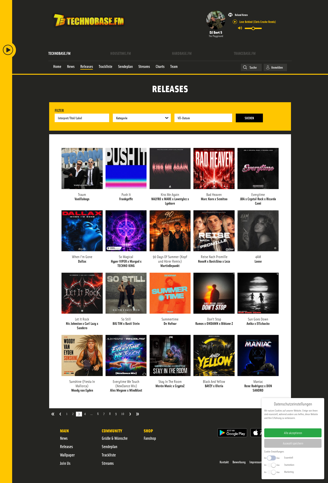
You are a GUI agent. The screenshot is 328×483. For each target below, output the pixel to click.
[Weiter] (130, 414)
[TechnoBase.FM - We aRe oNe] (88, 29)
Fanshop (150, 438)
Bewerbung (239, 462)
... (91, 414)
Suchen (249, 118)
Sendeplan (109, 446)
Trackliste (109, 454)
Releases (66, 446)
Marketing (289, 471)
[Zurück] (60, 414)
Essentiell (288, 457)
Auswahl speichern (293, 443)
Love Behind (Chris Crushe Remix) (257, 22)
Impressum (255, 462)
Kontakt (224, 462)
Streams (108, 463)
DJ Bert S (216, 32)
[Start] (53, 414)
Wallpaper (67, 454)
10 (122, 414)
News (64, 438)
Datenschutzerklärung (299, 424)
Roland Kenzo (241, 14)
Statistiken (289, 464)
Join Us (65, 463)
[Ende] (137, 414)
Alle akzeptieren (293, 433)
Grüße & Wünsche (115, 438)
